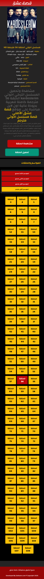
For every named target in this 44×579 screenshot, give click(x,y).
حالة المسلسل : (25, 86)
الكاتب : (29, 64)
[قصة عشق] (22, 3)
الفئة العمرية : (24, 68)
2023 (18, 72)
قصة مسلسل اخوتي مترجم (22, 118)
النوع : (27, 57)
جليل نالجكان (10, 51)
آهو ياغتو (30, 51)
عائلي (17, 57)
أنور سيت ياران (20, 51)
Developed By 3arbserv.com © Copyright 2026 (22, 575)
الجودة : (25, 61)
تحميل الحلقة (22, 152)
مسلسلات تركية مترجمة (16, 82)
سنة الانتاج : (24, 72)
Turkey (18, 75)
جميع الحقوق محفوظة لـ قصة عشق (22, 570)
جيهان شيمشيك (31, 54)
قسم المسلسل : (31, 82)
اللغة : (25, 79)
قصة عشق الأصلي (18, 111)
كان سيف (21, 54)
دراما (22, 57)
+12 (17, 68)
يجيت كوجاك (11, 54)
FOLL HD (19, 61)
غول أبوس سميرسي (19, 64)
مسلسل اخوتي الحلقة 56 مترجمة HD (22, 47)
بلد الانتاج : (25, 75)
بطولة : (36, 51)
